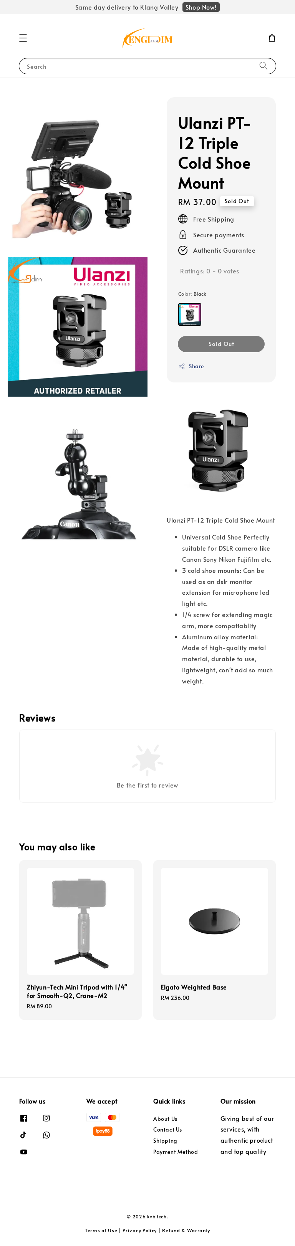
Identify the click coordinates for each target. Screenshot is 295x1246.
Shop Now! (201, 7)
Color (192, 293)
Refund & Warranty (186, 1230)
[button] (23, 38)
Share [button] (196, 366)
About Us (165, 1118)
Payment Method (175, 1151)
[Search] (263, 65)
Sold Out (221, 343)
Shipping (165, 1140)
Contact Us (167, 1129)
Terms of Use (101, 1230)
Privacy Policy (140, 1230)
